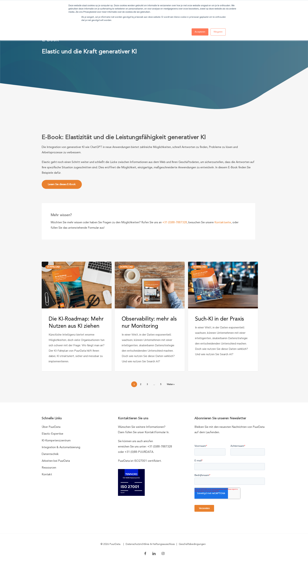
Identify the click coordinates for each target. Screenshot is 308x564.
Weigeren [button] (218, 32)
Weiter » (170, 384)
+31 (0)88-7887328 (174, 222)
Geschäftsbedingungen (192, 544)
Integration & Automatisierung (61, 447)
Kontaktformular (155, 432)
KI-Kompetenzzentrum (56, 440)
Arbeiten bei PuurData (56, 461)
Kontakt (47, 474)
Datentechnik (50, 454)
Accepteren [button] (200, 32)
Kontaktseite (222, 222)
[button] (62, 184)
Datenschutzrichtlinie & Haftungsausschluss (150, 544)
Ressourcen (49, 467)
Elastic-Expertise (52, 433)
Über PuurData (51, 427)
